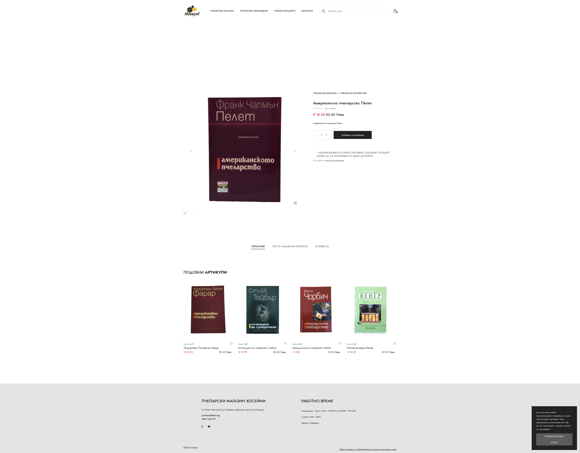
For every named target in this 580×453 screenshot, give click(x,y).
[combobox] (351, 11)
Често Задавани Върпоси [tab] (290, 246)
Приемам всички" (554, 436)
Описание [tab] (258, 246)
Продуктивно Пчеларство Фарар (201, 348)
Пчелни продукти (284, 10)
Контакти (307, 10)
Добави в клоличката (352, 135)
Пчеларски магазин (222, 10)
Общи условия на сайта (350, 449)
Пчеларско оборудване (254, 10)
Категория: (318, 160)
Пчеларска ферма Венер (360, 348)
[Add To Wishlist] (231, 343)
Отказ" (554, 442)
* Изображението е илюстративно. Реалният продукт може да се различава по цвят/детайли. (353, 154)
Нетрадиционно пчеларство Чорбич (311, 348)
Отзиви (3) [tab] (322, 246)
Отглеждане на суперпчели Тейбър (257, 348)
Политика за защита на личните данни (378, 449)
